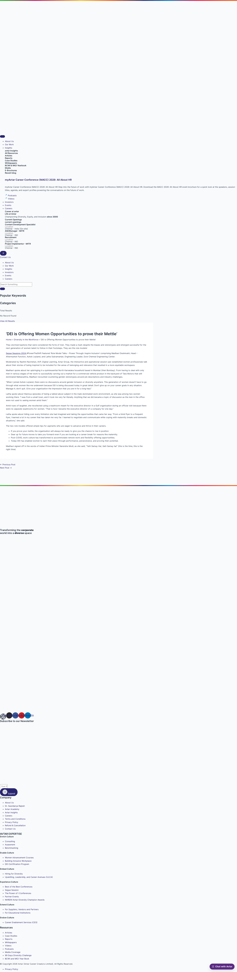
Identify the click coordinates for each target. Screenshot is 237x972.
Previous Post (7, 464)
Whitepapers (11, 163)
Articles (8, 155)
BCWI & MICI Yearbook (15, 165)
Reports (8, 158)
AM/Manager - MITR (14, 231)
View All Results (7, 321)
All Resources (11, 153)
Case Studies (11, 160)
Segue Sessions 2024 (16, 353)
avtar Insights (11, 150)
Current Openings (13, 219)
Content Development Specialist (20, 224)
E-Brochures (11, 170)
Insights (8, 148)
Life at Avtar (10, 214)
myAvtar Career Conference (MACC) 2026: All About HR (38, 179)
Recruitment (10, 237)
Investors (9, 202)
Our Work (9, 144)
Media (8, 168)
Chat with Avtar (223, 966)
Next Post (6, 467)
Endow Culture (7, 917)
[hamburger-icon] (2, 136)
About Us (9, 141)
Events (8, 205)
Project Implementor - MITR (18, 244)
